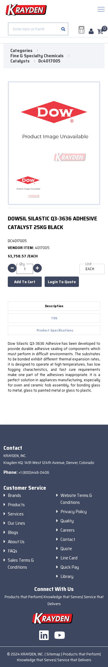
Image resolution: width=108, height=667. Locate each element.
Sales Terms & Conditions (21, 564)
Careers (67, 530)
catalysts (20, 61)
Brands (14, 495)
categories (21, 50)
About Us (16, 541)
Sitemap (53, 654)
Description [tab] (54, 306)
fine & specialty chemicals (37, 55)
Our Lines (16, 523)
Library (66, 576)
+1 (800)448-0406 (33, 472)
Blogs (13, 532)
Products (16, 504)
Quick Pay (69, 567)
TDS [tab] (54, 318)
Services (16, 514)
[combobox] (38, 29)
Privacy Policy (73, 511)
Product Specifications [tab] (55, 330)
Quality (67, 520)
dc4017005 (49, 61)
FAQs (12, 551)
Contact (67, 539)
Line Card (68, 557)
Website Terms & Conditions (76, 499)
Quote (66, 548)
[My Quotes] (81, 30)
